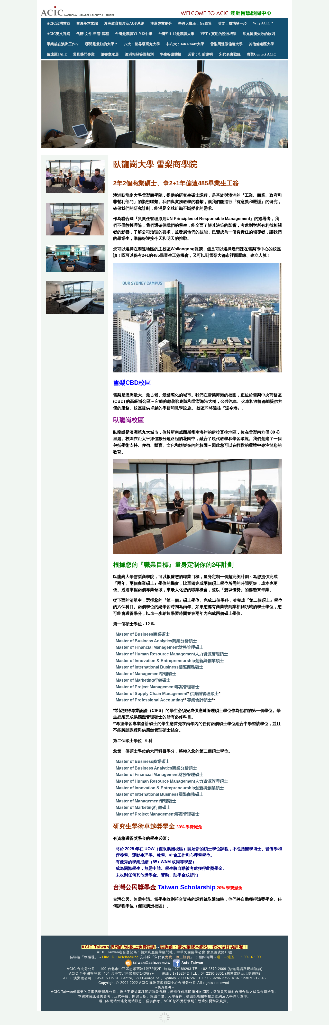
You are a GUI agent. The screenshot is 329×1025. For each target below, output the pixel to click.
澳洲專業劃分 (161, 23)
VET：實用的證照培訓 (218, 34)
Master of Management (138, 674)
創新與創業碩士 (209, 660)
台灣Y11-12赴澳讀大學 (176, 34)
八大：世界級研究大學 (142, 44)
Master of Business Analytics (144, 641)
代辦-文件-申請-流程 (92, 34)
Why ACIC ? (263, 23)
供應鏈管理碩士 (204, 693)
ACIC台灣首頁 (58, 23)
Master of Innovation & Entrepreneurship (155, 660)
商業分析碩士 (184, 641)
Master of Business (134, 634)
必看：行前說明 (200, 54)
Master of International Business (147, 667)
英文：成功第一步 (232, 23)
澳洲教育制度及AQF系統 (124, 23)
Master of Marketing (135, 680)
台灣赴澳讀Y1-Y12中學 (133, 34)
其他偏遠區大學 (261, 44)
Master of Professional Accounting (149, 700)
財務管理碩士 (191, 647)
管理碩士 (168, 674)
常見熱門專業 (84, 54)
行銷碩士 (162, 680)
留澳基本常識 (87, 23)
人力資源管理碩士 (211, 654)
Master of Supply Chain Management (151, 693)
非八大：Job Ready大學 (185, 44)
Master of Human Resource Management (155, 654)
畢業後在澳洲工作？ (63, 44)
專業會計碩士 (199, 700)
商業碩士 (161, 634)
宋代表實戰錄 (230, 54)
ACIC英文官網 (58, 34)
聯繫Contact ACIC (261, 54)
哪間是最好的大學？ (101, 44)
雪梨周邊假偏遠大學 (226, 44)
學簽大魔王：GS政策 (195, 23)
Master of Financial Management (147, 647)
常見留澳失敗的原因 (259, 34)
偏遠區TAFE (57, 54)
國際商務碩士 (191, 667)
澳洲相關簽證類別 (139, 54)
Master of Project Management (145, 687)
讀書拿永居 (110, 54)
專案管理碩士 (187, 687)
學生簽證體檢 (170, 54)
